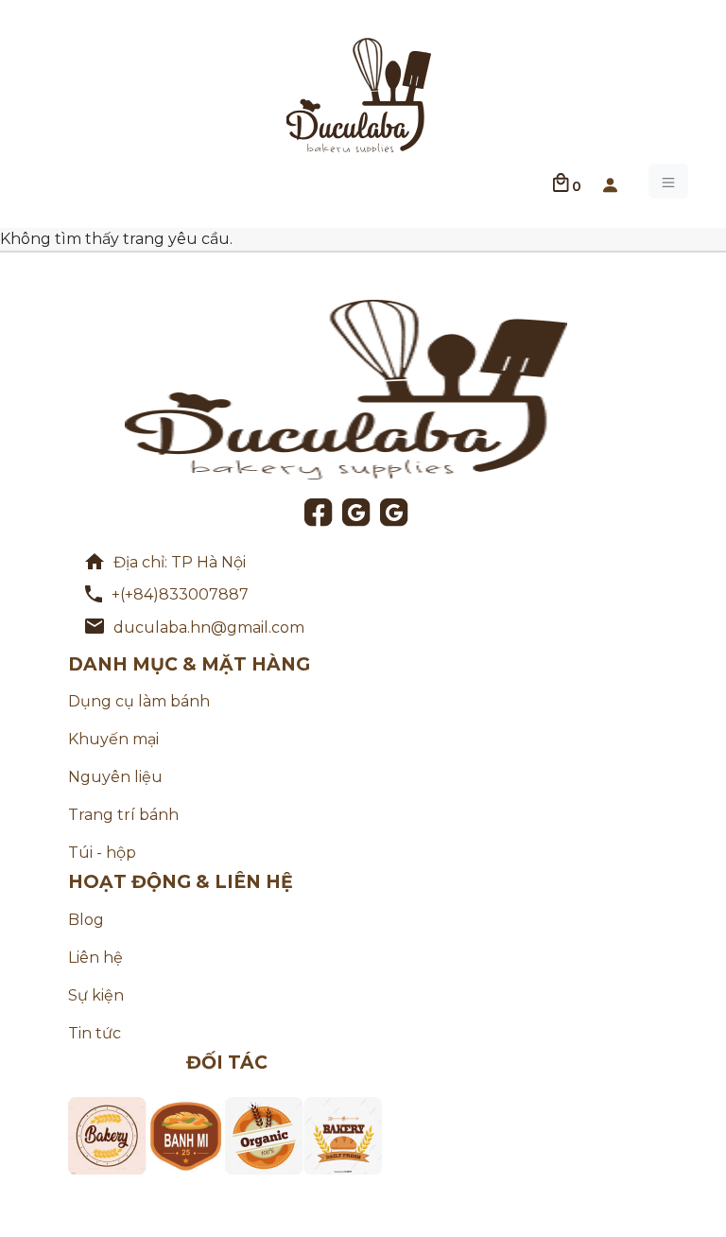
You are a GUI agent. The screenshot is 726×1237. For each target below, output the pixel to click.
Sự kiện (96, 995)
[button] (609, 182)
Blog (86, 920)
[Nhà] (359, 93)
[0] (561, 181)
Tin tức (94, 1033)
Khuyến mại (113, 739)
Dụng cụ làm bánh (139, 701)
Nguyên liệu (115, 777)
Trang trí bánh (123, 815)
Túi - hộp (102, 853)
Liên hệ (95, 958)
